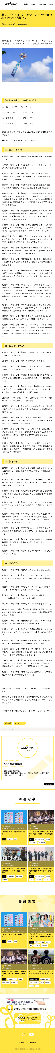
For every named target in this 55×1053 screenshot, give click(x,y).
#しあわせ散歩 (10, 876)
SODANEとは (23, 1042)
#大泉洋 (32, 986)
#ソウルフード (47, 880)
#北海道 (8, 723)
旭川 (31, 945)
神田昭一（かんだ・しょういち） (14, 828)
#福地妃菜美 (19, 876)
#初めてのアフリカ (34, 982)
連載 (51, 4)
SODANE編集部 (21, 24)
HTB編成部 (35, 828)
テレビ (11, 729)
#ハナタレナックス (39, 839)
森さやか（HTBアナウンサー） (41, 931)
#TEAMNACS (42, 842)
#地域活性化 (45, 945)
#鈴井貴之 (47, 982)
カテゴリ (42, 4)
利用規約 (33, 1042)
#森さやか (48, 942)
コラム (31, 942)
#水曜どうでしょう (44, 979)
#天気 (15, 839)
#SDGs (36, 942)
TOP (4, 729)
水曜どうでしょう (34, 979)
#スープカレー (33, 842)
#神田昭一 (9, 839)
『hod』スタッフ (37, 968)
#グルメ (32, 880)
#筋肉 (42, 982)
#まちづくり (37, 945)
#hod (37, 986)
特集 (33, 4)
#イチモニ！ (20, 723)
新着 (26, 4)
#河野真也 (4, 880)
